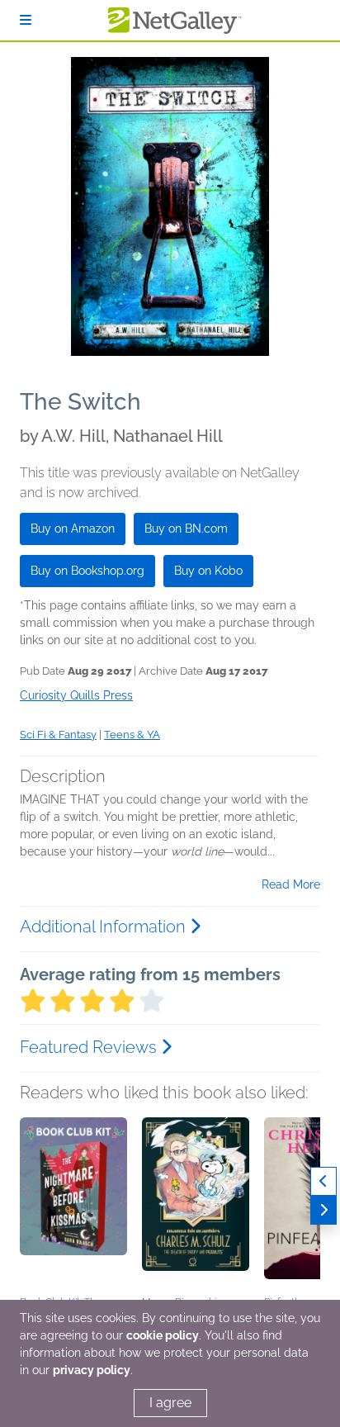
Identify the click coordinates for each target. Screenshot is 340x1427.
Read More (291, 884)
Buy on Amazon (73, 528)
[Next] (323, 1210)
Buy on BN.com (186, 528)
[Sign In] (25, 20)
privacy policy (91, 1370)
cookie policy (162, 1335)
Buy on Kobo (208, 570)
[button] (73, 1204)
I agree (170, 1402)
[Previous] (323, 1181)
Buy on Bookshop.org (87, 570)
